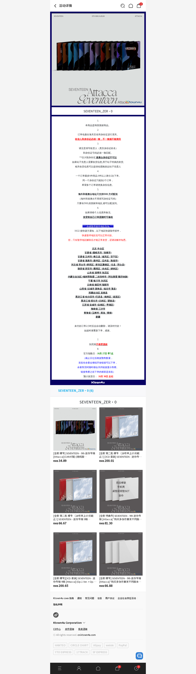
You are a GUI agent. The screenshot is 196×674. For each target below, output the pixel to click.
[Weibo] (56, 615)
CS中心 (57, 628)
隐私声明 (57, 604)
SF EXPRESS (100, 652)
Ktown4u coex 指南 (63, 598)
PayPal (123, 645)
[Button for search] (123, 6)
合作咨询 (69, 628)
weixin (110, 645)
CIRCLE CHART (79, 645)
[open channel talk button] (139, 655)
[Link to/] (131, 6)
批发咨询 (82, 628)
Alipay (97, 645)
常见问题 (89, 598)
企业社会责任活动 (127, 598)
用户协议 (109, 598)
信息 (99, 598)
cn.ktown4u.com (87, 634)
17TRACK (82, 652)
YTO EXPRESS (63, 652)
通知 (79, 598)
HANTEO (60, 645)
